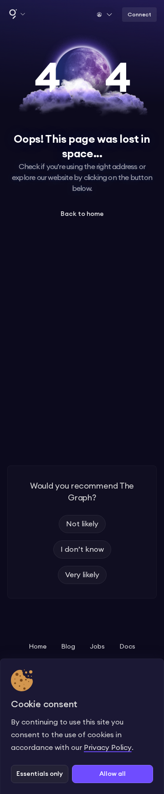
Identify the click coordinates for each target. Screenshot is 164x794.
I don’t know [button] (82, 549)
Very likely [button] (82, 575)
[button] (16, 14)
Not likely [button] (82, 524)
